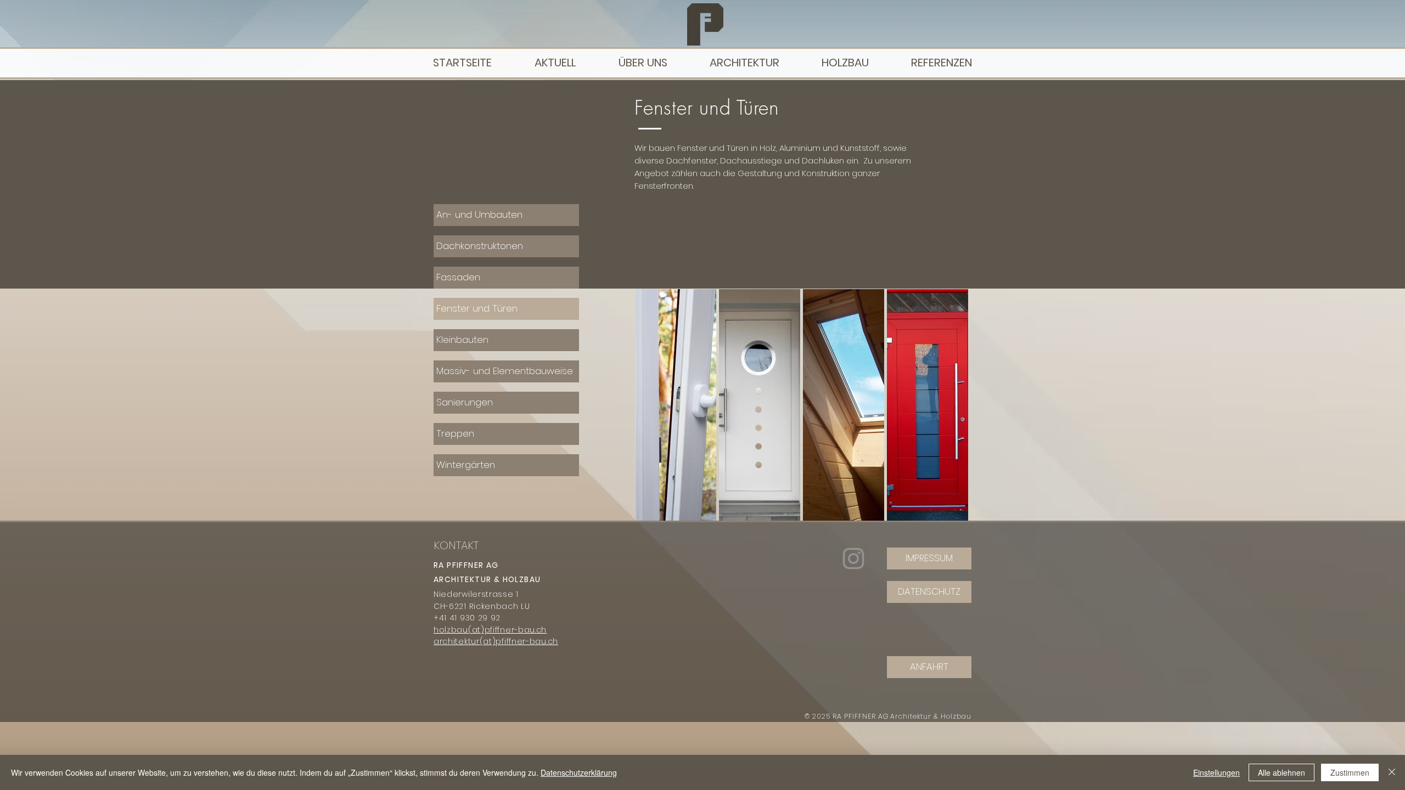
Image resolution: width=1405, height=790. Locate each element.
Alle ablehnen (1281, 772)
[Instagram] (853, 558)
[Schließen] (1391, 772)
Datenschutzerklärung (579, 772)
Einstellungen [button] (1216, 772)
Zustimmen (1349, 772)
